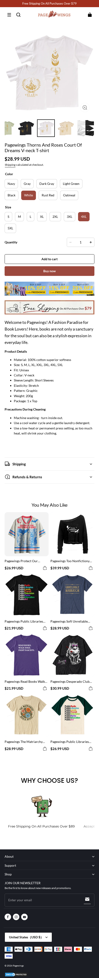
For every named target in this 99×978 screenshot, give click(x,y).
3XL (69, 217)
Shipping (10, 164)
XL (42, 217)
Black (11, 195)
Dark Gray (46, 184)
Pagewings (18, 965)
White (28, 195)
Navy (11, 184)
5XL (10, 228)
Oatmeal (69, 195)
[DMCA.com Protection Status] (16, 976)
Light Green (71, 184)
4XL (84, 217)
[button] (9, 14)
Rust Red (48, 195)
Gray (27, 184)
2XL (55, 217)
